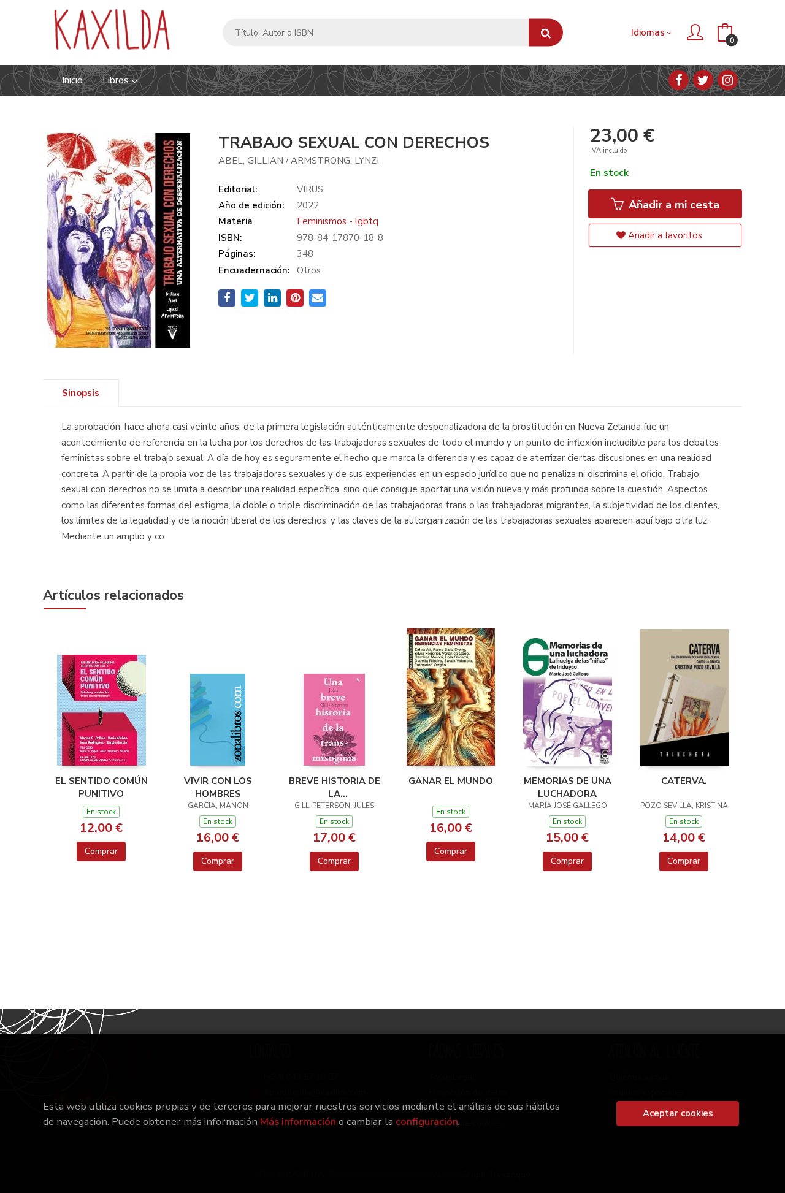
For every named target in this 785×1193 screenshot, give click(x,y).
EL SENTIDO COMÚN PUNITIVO (101, 787)
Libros (116, 80)
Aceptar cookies (678, 1113)
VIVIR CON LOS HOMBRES (218, 787)
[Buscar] (546, 33)
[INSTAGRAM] (728, 80)
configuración (427, 1122)
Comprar (101, 851)
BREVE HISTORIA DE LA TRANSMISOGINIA (334, 787)
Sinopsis (80, 393)
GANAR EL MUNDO (450, 781)
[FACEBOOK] (678, 80)
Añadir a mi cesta (672, 204)
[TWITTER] (703, 80)
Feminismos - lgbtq (337, 221)
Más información (298, 1122)
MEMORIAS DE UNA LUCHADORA (567, 787)
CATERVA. (684, 781)
